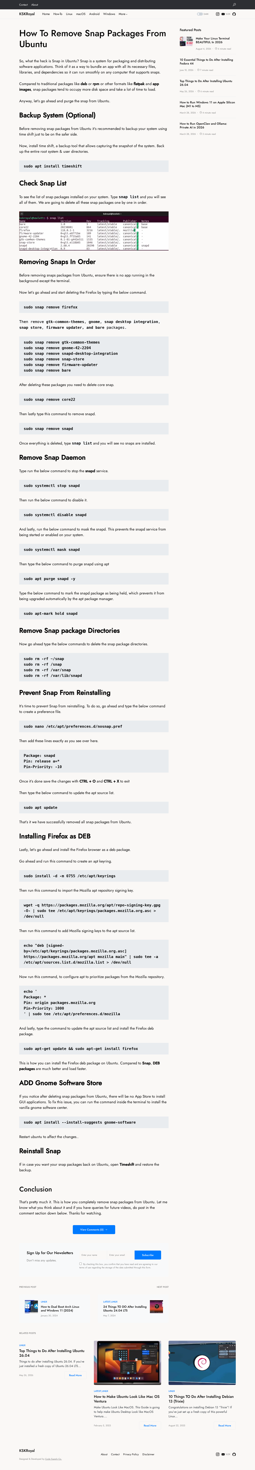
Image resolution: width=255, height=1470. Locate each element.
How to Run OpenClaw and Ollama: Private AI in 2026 (203, 125)
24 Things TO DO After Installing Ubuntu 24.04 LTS (125, 1308)
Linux (44, 1301)
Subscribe (148, 1255)
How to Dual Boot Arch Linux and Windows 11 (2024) (60, 1308)
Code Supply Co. (53, 1459)
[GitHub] (234, 14)
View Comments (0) (92, 1229)
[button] (234, 4)
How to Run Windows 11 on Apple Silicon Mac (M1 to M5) (207, 104)
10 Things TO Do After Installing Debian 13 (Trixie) (201, 1399)
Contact (23, 5)
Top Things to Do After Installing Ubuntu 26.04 (206, 83)
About (34, 5)
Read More (75, 1375)
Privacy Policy (131, 1454)
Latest (107, 1301)
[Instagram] (217, 14)
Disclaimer (148, 1454)
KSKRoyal (27, 14)
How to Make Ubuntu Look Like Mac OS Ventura (127, 1399)
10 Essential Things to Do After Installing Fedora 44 (206, 61)
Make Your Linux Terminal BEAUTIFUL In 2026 (213, 40)
